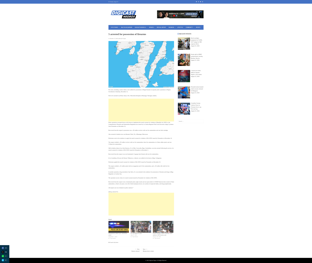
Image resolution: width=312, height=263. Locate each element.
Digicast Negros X (140, 27)
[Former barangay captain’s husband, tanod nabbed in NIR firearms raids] (163, 227)
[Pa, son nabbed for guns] (141, 227)
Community (189, 27)
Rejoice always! (136, 250)
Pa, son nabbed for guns (136, 233)
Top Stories (114, 27)
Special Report (161, 27)
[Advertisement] (141, 110)
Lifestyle (180, 27)
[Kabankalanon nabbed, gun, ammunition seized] (118, 227)
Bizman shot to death (148, 250)
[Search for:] (191, 121)
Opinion (151, 27)
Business (171, 27)
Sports (198, 27)
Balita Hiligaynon (126, 27)
